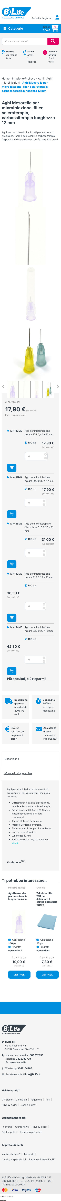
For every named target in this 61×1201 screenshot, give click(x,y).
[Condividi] (8, 1196)
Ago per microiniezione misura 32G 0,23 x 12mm (39, 575)
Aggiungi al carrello (11, 468)
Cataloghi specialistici (14, 1159)
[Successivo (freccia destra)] (4, 1200)
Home (5, 78)
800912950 (37, 1055)
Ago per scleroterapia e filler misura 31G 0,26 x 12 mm (39, 527)
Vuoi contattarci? (11, 1154)
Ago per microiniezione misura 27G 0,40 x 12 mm (39, 432)
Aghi (41, 78)
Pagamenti (36, 1099)
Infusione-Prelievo (23, 78)
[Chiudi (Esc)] (11, 1196)
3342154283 (24, 1068)
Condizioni (21, 1099)
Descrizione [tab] (12, 758)
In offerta (7, 1126)
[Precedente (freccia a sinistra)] (1, 1200)
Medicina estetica (16, 887)
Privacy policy (9, 1104)
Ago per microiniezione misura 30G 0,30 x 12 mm (39, 479)
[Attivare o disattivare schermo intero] (4, 1196)
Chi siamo (7, 1099)
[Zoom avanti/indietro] (1, 1196)
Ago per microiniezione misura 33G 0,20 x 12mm (39, 629)
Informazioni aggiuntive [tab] (18, 773)
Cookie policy (28, 1104)
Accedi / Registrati (42, 18)
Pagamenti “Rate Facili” (42, 1159)
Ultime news (22, 1126)
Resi (48, 1099)
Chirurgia (40, 887)
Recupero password (31, 1132)
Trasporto (29, 1154)
